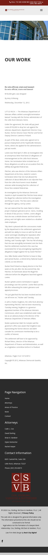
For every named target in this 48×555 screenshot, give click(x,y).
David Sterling (10, 433)
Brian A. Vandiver (11, 438)
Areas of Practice (11, 407)
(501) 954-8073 (16, 468)
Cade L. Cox (9, 429)
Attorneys (8, 403)
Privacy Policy (28, 513)
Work (7, 412)
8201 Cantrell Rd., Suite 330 (15, 459)
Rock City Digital (30, 533)
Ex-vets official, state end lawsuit (19, 87)
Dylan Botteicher (11, 442)
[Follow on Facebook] (2, 541)
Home (7, 398)
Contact (8, 416)
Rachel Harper (10, 446)
